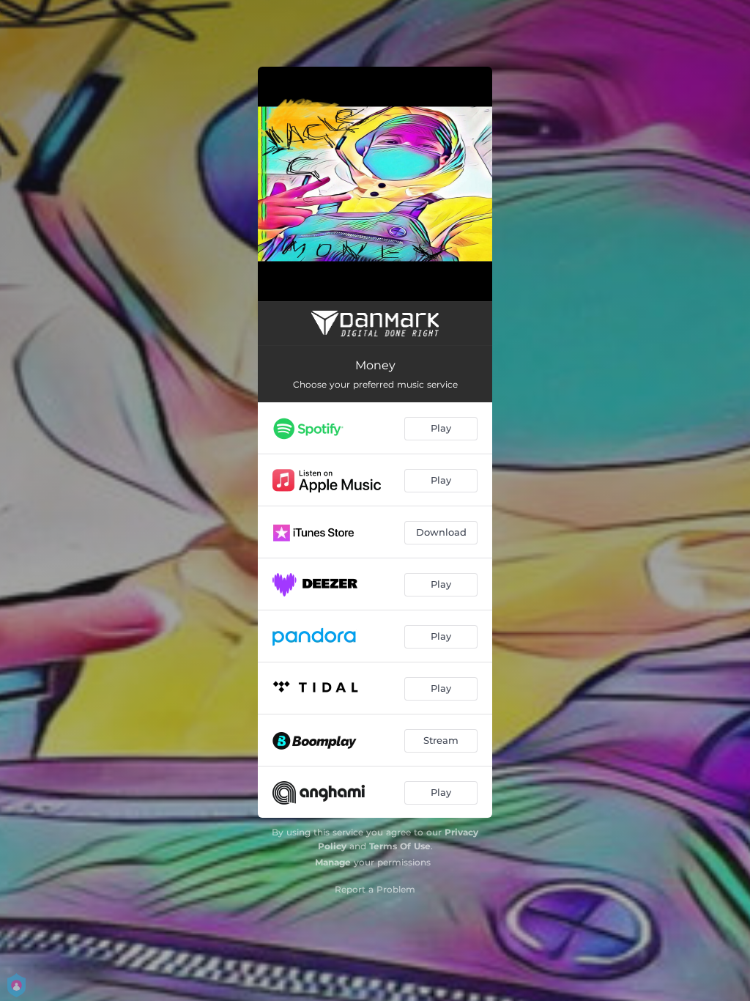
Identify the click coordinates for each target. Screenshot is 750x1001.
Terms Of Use (400, 846)
